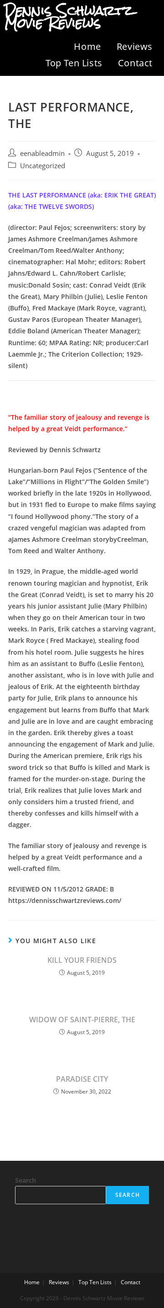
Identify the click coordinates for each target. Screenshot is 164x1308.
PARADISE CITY (82, 1079)
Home (87, 46)
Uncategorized (42, 165)
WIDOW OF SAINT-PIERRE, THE (82, 1019)
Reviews (135, 46)
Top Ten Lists (74, 63)
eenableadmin (42, 153)
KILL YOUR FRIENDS (82, 960)
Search (25, 1180)
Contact (135, 63)
